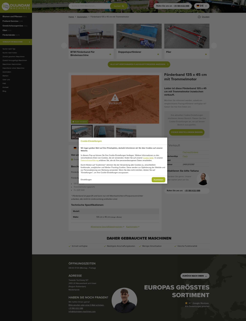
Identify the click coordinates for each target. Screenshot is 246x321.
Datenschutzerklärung (90, 160)
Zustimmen (158, 180)
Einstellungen (86, 180)
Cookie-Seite (148, 158)
